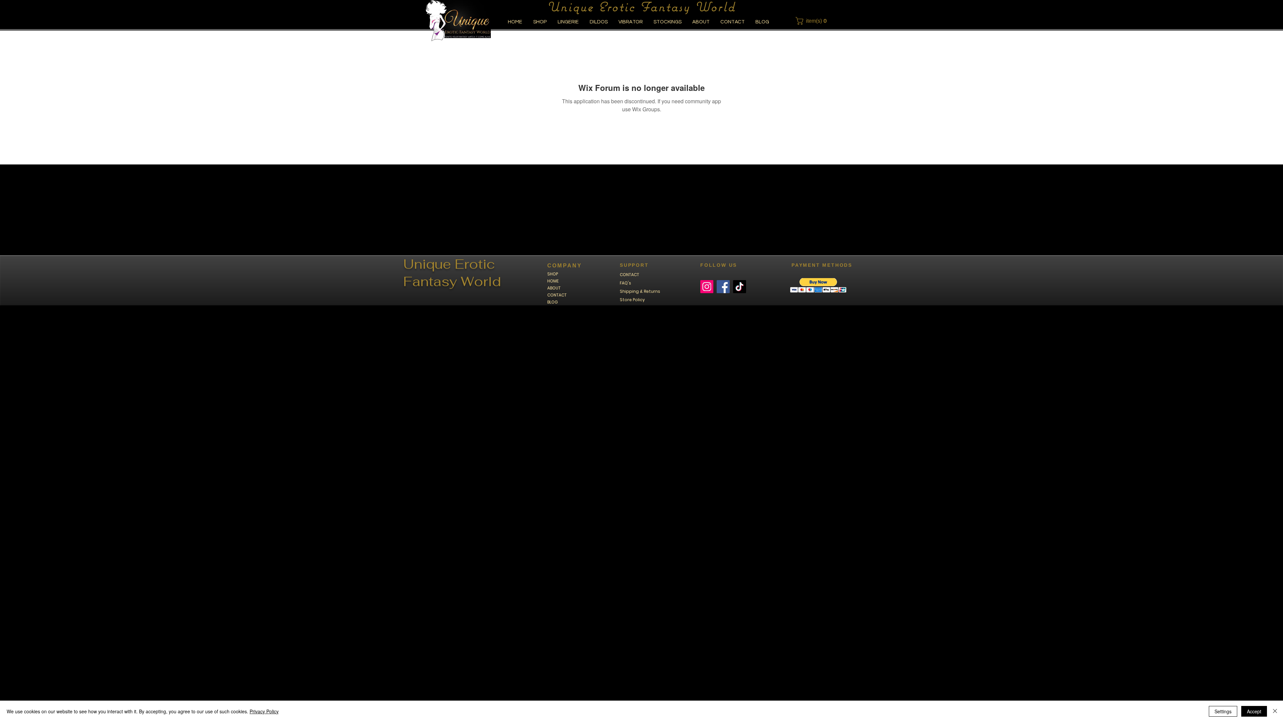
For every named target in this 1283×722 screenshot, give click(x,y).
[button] (813, 21)
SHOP (552, 274)
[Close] (1275, 711)
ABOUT (554, 288)
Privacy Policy (264, 711)
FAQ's (625, 283)
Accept (1254, 711)
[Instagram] (706, 286)
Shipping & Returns (640, 291)
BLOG (552, 302)
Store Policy (632, 300)
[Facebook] (723, 286)
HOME (553, 281)
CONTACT (557, 295)
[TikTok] (739, 286)
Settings (1223, 711)
